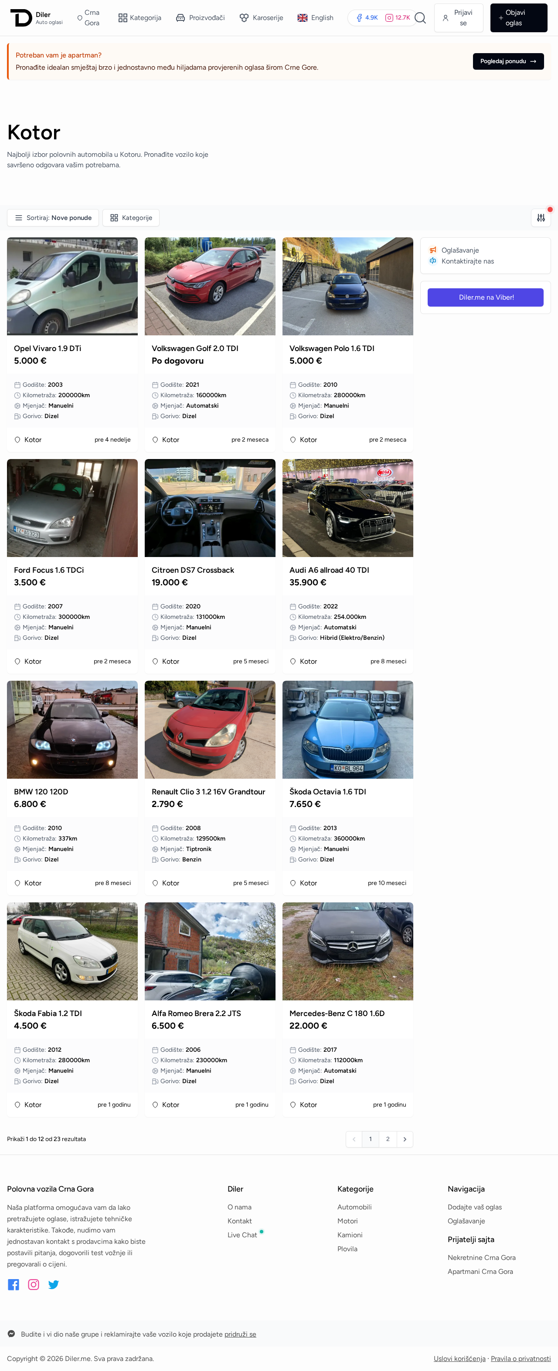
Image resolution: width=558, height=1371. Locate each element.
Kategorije (137, 218)
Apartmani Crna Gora (480, 1271)
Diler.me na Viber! (486, 297)
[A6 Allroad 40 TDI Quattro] (347, 508)
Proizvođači (207, 18)
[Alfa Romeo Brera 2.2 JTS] (210, 951)
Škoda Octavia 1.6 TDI (327, 792)
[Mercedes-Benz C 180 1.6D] (347, 951)
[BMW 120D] (72, 730)
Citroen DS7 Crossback (193, 570)
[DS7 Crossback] (210, 508)
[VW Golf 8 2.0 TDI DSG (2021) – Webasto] (210, 286)
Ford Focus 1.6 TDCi (49, 570)
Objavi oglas (515, 17)
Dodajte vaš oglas (475, 1207)
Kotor (32, 440)
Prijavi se (463, 17)
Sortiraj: (59, 218)
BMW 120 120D (41, 792)
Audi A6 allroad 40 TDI (329, 570)
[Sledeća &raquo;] (405, 1139)
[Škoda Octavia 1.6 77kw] (347, 730)
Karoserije (268, 18)
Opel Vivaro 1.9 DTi (48, 348)
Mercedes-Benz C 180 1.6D (337, 1013)
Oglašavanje (460, 250)
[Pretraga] (420, 18)
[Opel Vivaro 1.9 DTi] (72, 286)
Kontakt (240, 1221)
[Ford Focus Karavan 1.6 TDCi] (72, 508)
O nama (240, 1207)
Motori (347, 1221)
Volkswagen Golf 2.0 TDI (195, 348)
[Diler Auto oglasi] (21, 18)
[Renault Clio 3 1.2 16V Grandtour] (210, 730)
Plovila (347, 1249)
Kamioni (350, 1235)
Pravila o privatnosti (521, 1358)
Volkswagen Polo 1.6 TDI (331, 348)
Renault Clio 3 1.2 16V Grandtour (208, 792)
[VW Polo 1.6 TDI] (347, 286)
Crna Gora (92, 17)
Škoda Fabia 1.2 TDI (48, 1013)
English (322, 18)
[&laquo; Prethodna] (354, 1139)
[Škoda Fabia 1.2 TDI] (72, 951)
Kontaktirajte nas (468, 261)
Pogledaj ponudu (503, 61)
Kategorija (145, 18)
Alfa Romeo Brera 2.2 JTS (196, 1013)
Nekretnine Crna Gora (482, 1257)
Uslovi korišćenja (460, 1358)
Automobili (354, 1207)
